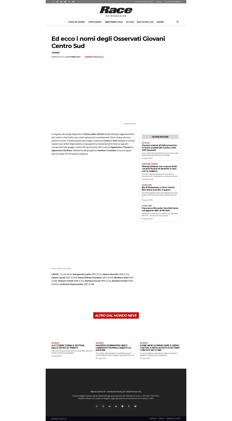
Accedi (159, 2)
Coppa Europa (95, 22)
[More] (76, 300)
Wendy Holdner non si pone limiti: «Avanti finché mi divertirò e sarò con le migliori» (159, 168)
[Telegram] (65, 1)
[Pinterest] (65, 300)
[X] (69, 1)
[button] (178, 22)
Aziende (160, 22)
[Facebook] (53, 1)
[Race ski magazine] (116, 11)
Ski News (55, 53)
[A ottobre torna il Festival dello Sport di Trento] (71, 331)
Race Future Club (145, 22)
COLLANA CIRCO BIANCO (173, 2)
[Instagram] (57, 1)
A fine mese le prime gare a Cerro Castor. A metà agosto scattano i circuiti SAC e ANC (160, 347)
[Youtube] (73, 1)
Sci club (130, 22)
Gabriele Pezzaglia (94, 57)
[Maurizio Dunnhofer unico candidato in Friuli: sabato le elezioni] (116, 331)
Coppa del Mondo (76, 22)
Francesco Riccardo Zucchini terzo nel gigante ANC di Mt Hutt (160, 209)
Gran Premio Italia (114, 22)
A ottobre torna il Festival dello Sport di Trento (68, 346)
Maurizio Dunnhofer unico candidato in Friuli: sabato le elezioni (113, 347)
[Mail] (116, 406)
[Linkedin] (61, 1)
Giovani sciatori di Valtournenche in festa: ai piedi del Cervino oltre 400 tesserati (159, 147)
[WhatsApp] (70, 300)
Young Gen (147, 185)
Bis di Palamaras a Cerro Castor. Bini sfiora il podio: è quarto (158, 188)
